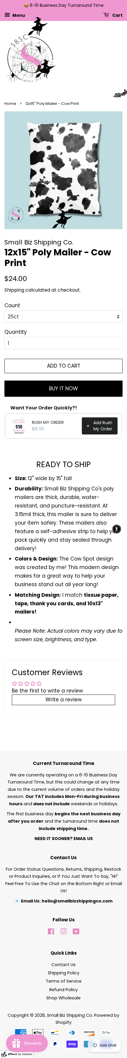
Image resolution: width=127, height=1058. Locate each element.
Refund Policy (63, 990)
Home (10, 103)
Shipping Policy (63, 973)
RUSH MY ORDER (48, 422)
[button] (116, 529)
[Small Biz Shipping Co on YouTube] (76, 932)
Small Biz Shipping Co (69, 1015)
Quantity (15, 331)
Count (12, 305)
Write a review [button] (63, 699)
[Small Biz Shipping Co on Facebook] (51, 932)
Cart (117, 15)
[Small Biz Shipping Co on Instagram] (63, 932)
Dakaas (27, 1054)
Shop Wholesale (63, 998)
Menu (18, 15)
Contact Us (63, 965)
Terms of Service (64, 981)
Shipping (14, 290)
